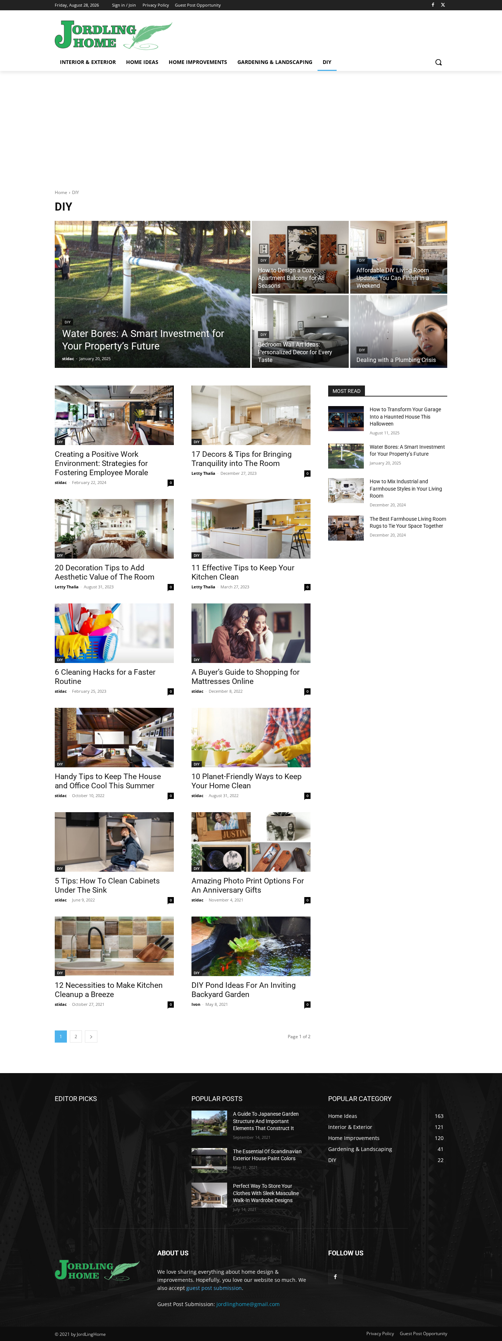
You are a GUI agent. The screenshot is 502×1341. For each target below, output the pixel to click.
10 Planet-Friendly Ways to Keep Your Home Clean (246, 781)
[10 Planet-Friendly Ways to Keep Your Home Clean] (251, 737)
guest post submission (214, 1287)
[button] (438, 62)
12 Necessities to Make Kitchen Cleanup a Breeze (109, 990)
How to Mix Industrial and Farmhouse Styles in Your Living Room (406, 488)
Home (61, 192)
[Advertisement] (251, 126)
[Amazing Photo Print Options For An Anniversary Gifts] (251, 842)
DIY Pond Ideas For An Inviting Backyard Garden (243, 990)
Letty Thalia (203, 473)
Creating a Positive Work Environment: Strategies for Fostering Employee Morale (101, 463)
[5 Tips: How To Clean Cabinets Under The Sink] (114, 842)
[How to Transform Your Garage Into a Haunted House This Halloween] (346, 418)
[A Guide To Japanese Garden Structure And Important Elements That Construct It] (209, 1123)
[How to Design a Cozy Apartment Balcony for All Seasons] (300, 257)
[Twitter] (443, 5)
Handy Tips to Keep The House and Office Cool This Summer (108, 781)
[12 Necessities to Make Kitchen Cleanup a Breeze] (114, 946)
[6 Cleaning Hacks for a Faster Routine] (114, 633)
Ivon (195, 1004)
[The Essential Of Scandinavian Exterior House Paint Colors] (209, 1160)
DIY (68, 322)
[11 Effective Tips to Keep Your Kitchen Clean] (251, 529)
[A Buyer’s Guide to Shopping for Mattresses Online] (251, 633)
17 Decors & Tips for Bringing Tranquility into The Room (241, 459)
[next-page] (91, 1036)
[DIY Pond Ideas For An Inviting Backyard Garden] (251, 946)
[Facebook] (433, 5)
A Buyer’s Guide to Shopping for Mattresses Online (245, 677)
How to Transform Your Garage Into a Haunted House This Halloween (405, 416)
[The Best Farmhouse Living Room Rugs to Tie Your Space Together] (346, 528)
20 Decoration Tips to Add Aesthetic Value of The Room (104, 572)
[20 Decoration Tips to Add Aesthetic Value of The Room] (114, 529)
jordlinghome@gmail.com (248, 1304)
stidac (61, 482)
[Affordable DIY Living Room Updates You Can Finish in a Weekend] (398, 257)
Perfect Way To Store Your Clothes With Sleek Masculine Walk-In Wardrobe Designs (266, 1193)
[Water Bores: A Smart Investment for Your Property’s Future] (152, 294)
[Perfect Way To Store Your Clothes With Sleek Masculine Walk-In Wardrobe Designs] (209, 1195)
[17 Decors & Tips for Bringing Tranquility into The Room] (251, 415)
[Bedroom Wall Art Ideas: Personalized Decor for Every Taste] (300, 331)
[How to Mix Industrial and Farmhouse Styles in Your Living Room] (346, 490)
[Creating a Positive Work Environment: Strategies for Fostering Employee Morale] (114, 415)
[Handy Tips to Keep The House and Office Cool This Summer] (114, 737)
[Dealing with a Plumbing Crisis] (398, 331)
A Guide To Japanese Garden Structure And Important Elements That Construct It (266, 1121)
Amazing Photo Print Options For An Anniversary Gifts (247, 885)
